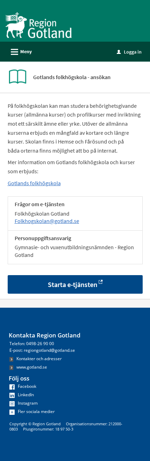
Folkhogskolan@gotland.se (47, 220)
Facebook (26, 386)
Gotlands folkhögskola (34, 183)
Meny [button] (20, 52)
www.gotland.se (31, 367)
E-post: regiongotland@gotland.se (42, 350)
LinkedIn (25, 395)
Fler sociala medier (36, 411)
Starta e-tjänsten (72, 284)
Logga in (129, 52)
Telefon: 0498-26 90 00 (31, 344)
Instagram (27, 403)
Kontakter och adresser (38, 359)
